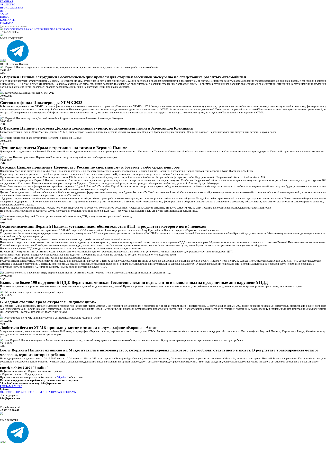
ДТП (43, 392)
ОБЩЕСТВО (7, 392)
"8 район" (63, 377)
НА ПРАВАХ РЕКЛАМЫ (61, 392)
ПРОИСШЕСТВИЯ (27, 392)
